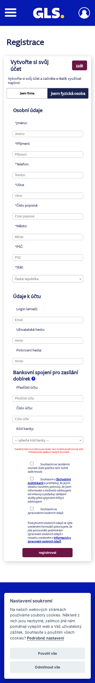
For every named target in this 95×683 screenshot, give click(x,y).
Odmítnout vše (47, 667)
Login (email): (18, 309)
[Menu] (11, 15)
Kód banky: (18, 428)
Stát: (18, 267)
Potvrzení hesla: (18, 350)
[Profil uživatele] (84, 17)
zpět (79, 65)
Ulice (18, 185)
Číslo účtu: (18, 408)
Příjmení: (18, 143)
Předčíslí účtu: (18, 387)
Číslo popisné (18, 205)
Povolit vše (47, 653)
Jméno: (18, 123)
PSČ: (18, 246)
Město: (18, 226)
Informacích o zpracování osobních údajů (49, 539)
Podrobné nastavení (45, 638)
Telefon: (18, 164)
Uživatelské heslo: (18, 329)
